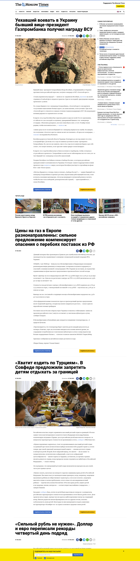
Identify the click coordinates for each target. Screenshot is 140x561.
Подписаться (70, 290)
